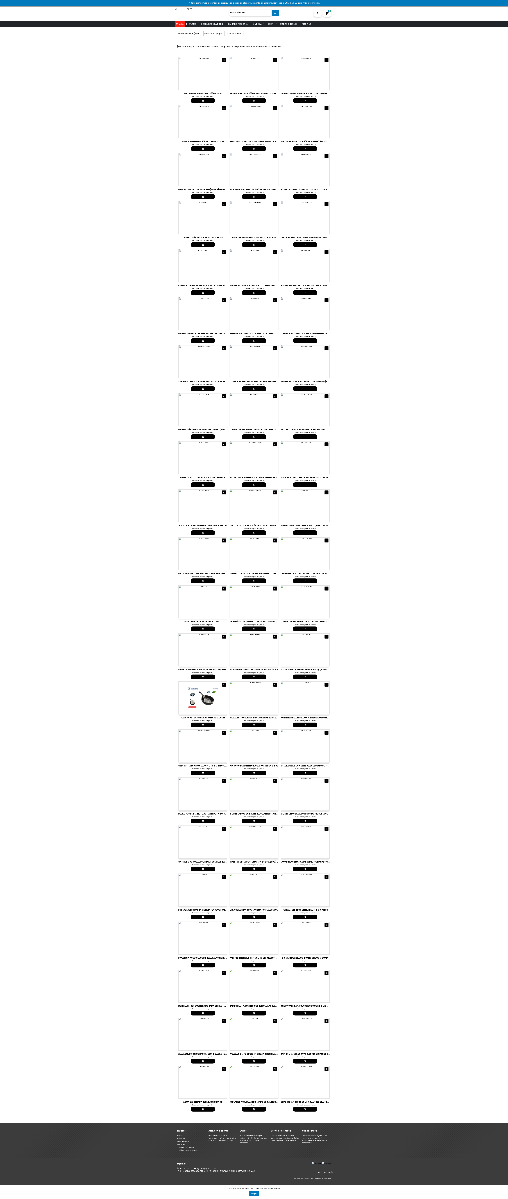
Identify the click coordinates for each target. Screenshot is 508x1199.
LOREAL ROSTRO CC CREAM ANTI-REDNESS (305, 333)
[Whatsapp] (316, 1163)
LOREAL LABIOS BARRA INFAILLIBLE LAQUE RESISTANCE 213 (259, 429)
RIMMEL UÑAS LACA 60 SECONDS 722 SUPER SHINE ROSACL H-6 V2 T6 (316, 813)
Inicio (179, 1136)
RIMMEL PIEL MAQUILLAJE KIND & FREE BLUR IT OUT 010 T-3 (310, 285)
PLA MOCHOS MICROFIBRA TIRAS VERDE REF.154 (202, 525)
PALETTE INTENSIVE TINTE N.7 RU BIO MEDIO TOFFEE (256, 957)
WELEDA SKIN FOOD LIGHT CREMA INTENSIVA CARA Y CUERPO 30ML (264, 1054)
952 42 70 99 (186, 1168)
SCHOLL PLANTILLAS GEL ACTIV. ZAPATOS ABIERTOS (307, 189)
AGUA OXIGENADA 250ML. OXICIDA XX (203, 1102)
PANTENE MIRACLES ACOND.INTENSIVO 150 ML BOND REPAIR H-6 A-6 (316, 717)
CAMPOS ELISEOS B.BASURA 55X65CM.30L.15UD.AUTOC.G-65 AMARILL (214, 669)
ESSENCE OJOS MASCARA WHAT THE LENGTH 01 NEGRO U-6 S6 (313, 93)
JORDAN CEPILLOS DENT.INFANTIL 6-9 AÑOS (305, 909)
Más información (274, 1189)
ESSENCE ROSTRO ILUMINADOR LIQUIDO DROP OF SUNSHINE (311, 525)
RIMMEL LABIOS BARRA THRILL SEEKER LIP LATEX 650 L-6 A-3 (260, 813)
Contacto (181, 1139)
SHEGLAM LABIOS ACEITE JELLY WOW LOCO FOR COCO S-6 (311, 765)
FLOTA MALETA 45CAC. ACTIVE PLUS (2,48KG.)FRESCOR (309, 669)
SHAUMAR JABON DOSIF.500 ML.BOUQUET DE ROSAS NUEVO (260, 189)
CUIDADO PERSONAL (238, 24)
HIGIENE (271, 24)
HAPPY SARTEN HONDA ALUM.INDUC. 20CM (203, 717)
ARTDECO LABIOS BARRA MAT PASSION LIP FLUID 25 (307, 429)
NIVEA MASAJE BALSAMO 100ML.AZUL (203, 93)
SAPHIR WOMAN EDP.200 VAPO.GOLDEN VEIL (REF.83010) (259, 285)
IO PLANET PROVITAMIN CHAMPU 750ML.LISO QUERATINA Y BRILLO (264, 1102)
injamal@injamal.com (206, 1168)
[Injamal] (201, 11)
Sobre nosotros (183, 1141)
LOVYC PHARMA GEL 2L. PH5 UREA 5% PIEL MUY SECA (256, 381)
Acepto (254, 1194)
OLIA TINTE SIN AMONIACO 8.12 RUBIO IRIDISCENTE (204, 765)
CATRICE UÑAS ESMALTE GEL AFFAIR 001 (203, 237)
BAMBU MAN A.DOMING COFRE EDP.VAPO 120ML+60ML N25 (260, 1006)
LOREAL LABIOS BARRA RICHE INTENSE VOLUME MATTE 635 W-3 (210, 909)
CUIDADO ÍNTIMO (288, 24)
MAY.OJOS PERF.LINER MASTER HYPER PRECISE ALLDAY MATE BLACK (213, 813)
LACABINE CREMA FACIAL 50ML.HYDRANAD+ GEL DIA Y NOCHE (312, 861)
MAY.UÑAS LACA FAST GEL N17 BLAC (202, 621)
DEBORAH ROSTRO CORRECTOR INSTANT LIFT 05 (305, 237)
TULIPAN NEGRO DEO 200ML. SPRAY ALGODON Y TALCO (309, 477)
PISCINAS (306, 24)
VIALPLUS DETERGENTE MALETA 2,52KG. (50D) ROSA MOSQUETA (262, 861)
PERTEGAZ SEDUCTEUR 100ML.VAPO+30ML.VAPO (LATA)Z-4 (311, 141)
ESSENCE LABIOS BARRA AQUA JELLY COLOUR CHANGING (207, 285)
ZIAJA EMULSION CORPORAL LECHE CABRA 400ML (203, 1054)
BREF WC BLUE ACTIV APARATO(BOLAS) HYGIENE (203, 189)
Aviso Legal (181, 1144)
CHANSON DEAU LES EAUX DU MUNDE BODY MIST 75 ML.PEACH (312, 573)
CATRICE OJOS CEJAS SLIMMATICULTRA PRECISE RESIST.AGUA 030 (212, 861)
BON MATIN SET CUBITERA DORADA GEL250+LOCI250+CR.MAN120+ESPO (215, 1006)
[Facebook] (326, 1163)
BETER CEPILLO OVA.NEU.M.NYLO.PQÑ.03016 (202, 477)
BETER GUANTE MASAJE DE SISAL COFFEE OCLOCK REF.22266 (260, 333)
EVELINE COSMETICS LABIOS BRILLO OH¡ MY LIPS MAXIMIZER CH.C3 (264, 573)
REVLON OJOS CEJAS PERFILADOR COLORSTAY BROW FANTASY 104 (213, 333)
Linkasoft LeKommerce (322, 1179)
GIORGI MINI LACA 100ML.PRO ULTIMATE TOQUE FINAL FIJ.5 (260, 93)
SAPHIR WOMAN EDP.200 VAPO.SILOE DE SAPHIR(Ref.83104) (209, 381)
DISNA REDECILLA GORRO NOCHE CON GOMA (305, 957)
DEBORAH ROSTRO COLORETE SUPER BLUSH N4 (254, 669)
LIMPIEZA (257, 24)
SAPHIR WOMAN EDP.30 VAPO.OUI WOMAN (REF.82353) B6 (311, 381)
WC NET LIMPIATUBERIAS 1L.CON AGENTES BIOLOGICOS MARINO (262, 477)
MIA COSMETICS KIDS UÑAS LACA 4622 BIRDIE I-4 (255, 525)
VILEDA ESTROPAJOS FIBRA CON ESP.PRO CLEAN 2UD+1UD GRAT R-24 (265, 717)
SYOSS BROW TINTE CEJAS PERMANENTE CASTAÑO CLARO (259, 141)
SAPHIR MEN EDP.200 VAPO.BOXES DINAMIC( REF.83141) (309, 1054)
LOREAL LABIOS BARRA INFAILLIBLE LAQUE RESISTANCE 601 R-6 (312, 621)
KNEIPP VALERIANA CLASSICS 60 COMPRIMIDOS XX (307, 1006)
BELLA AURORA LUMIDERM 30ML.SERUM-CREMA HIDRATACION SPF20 (213, 573)
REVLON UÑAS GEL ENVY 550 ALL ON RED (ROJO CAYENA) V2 (209, 429)
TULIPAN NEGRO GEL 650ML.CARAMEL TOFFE (203, 141)
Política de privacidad (188, 1150)
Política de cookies (186, 1147)
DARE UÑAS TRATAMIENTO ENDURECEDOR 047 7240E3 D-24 (260, 621)
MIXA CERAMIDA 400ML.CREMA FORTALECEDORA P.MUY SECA (261, 909)
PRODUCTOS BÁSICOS (212, 24)
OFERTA (179, 23)
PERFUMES (191, 24)
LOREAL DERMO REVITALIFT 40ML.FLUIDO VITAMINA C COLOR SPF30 (264, 237)
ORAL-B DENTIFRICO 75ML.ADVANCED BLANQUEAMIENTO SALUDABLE (316, 1102)
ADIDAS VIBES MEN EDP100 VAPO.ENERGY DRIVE (254, 765)
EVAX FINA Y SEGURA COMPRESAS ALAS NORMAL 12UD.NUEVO (209, 957)
